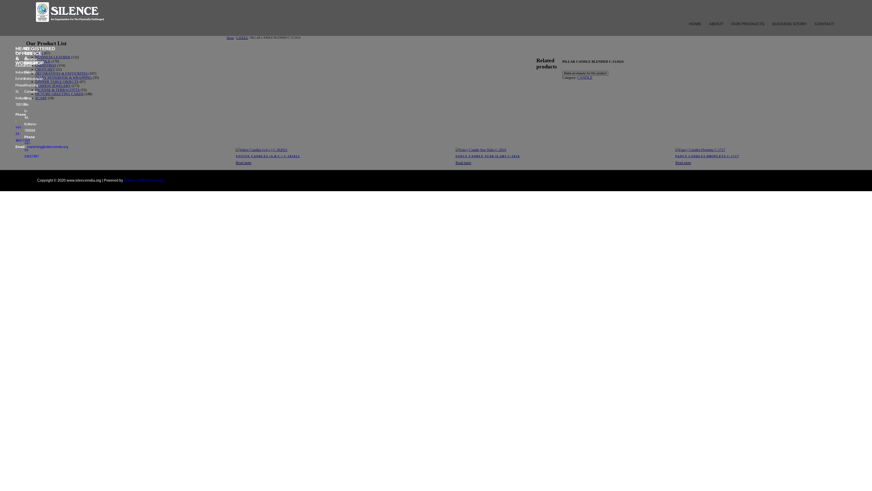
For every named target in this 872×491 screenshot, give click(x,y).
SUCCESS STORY (789, 24)
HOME (695, 24)
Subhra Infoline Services (144, 180)
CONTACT (824, 24)
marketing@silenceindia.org (47, 147)
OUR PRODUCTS (747, 24)
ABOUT (716, 24)
